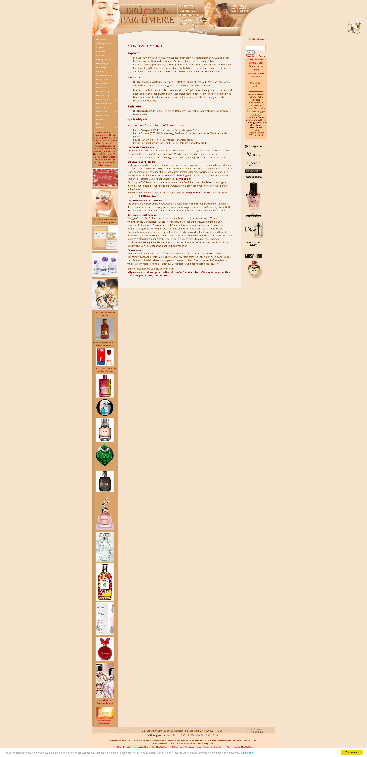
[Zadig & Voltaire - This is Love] (105, 385)
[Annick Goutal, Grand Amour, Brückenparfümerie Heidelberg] (105, 648)
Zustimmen (351, 752)
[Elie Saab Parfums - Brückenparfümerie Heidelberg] (105, 547)
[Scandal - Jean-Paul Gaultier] (105, 512)
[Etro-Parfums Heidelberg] (105, 582)
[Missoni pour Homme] (105, 481)
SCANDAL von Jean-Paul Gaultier (192, 192)
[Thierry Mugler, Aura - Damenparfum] (105, 455)
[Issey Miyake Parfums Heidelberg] (105, 618)
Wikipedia (142, 119)
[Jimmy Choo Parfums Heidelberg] (105, 680)
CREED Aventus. (147, 196)
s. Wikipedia (183, 178)
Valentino (98, 135)
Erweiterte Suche (256, 56)
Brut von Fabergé (142, 242)
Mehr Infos (247, 752)
